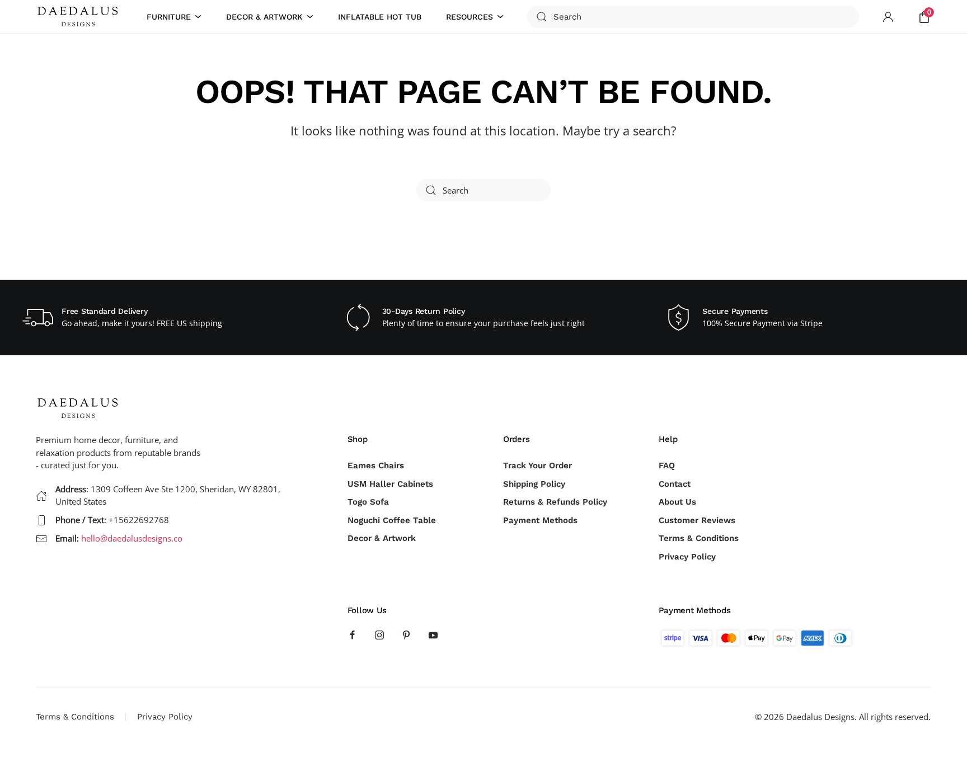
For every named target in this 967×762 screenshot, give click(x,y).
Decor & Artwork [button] (264, 16)
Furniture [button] (169, 16)
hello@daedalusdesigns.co (131, 538)
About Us (677, 502)
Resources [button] (469, 16)
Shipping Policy (534, 484)
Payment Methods (540, 520)
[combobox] (693, 17)
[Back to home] (79, 17)
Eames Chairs (376, 465)
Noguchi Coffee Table (392, 520)
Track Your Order (537, 465)
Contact (675, 484)
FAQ (667, 465)
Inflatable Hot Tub (379, 16)
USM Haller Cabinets (390, 484)
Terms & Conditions (699, 538)
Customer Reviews (697, 520)
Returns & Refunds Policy (555, 502)
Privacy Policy (687, 557)
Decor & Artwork (382, 538)
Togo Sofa (368, 502)
